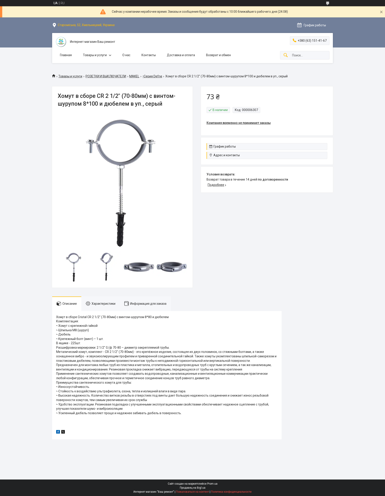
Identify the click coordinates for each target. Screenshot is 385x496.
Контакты (148, 55)
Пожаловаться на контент (192, 491)
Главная (66, 55)
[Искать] (286, 55)
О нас (126, 55)
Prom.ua (212, 483)
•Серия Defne (152, 76)
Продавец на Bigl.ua (192, 487)
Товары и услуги (95, 55)
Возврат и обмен (218, 55)
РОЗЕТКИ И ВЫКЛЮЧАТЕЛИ (106, 76)
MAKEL (134, 76)
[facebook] (58, 432)
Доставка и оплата (181, 55)
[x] (63, 432)
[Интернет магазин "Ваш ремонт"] (61, 41)
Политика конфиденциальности (231, 491)
